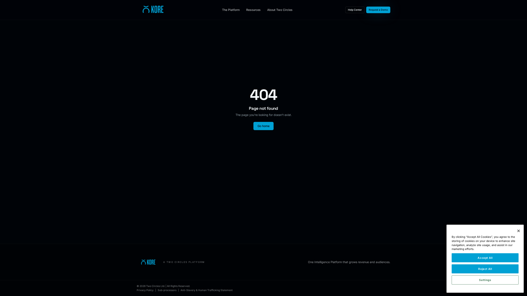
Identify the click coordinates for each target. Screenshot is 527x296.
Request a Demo (378, 9)
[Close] (518, 230)
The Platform (231, 10)
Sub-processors (167, 290)
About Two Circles (280, 10)
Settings (485, 280)
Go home (263, 126)
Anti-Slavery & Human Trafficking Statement (207, 290)
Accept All (485, 257)
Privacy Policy (145, 290)
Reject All (485, 269)
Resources (253, 10)
